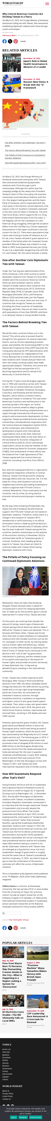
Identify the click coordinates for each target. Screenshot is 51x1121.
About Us (5, 1091)
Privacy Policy (7, 1093)
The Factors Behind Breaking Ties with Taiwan (25, 150)
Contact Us (6, 1099)
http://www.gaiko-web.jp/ (19, 920)
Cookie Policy (7, 1096)
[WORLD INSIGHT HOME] (12, 4)
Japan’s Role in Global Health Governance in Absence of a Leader (35, 64)
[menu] (47, 4)
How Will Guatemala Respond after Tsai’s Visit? (25, 163)
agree (13, 1117)
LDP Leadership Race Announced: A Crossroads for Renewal (37, 1018)
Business (5, 1066)
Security (5, 1063)
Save (17, 41)
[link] (4, 41)
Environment (7, 1074)
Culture (5, 1079)
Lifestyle (5, 1077)
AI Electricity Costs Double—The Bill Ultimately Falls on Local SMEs (13, 1016)
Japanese (5, 1055)
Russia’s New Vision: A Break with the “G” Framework (35, 84)
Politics (5, 1060)
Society (5, 1071)
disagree (23, 1117)
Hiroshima (6, 1057)
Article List (6, 1049)
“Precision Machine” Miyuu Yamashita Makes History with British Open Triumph (37, 972)
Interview (6, 1052)
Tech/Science (7, 1068)
